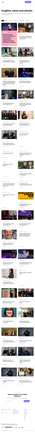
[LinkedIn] (2, 412)
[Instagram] (4, 412)
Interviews (22, 20)
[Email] (7, 412)
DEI (30, 430)
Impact (25, 415)
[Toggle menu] (33, 2)
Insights (10, 20)
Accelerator (25, 412)
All (2, 20)
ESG (28, 430)
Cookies (33, 430)
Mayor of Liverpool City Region (13, 424)
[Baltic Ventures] (2, 2)
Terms (23, 430)
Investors (25, 414)
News (6, 20)
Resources (28, 20)
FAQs (24, 419)
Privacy (26, 430)
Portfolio (16, 20)
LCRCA (8, 424)
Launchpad (25, 413)
